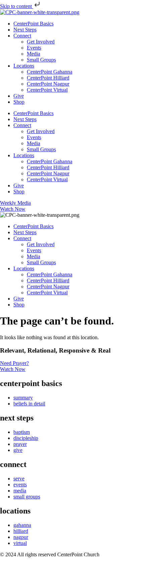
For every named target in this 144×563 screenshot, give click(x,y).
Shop (18, 102)
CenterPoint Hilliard (48, 78)
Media (33, 54)
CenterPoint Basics (33, 23)
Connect (22, 35)
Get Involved (41, 41)
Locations (23, 66)
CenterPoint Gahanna (49, 72)
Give (18, 96)
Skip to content (16, 6)
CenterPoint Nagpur (48, 84)
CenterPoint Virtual (47, 90)
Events (34, 48)
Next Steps (25, 29)
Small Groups (41, 60)
